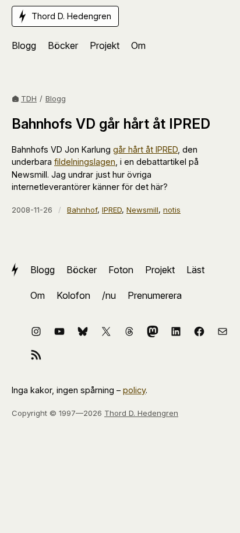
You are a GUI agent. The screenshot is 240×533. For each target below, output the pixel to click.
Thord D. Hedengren (141, 413)
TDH (29, 98)
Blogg (55, 98)
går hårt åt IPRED (145, 149)
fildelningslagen (84, 162)
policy (134, 390)
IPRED (112, 209)
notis (172, 209)
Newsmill (142, 209)
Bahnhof (82, 209)
